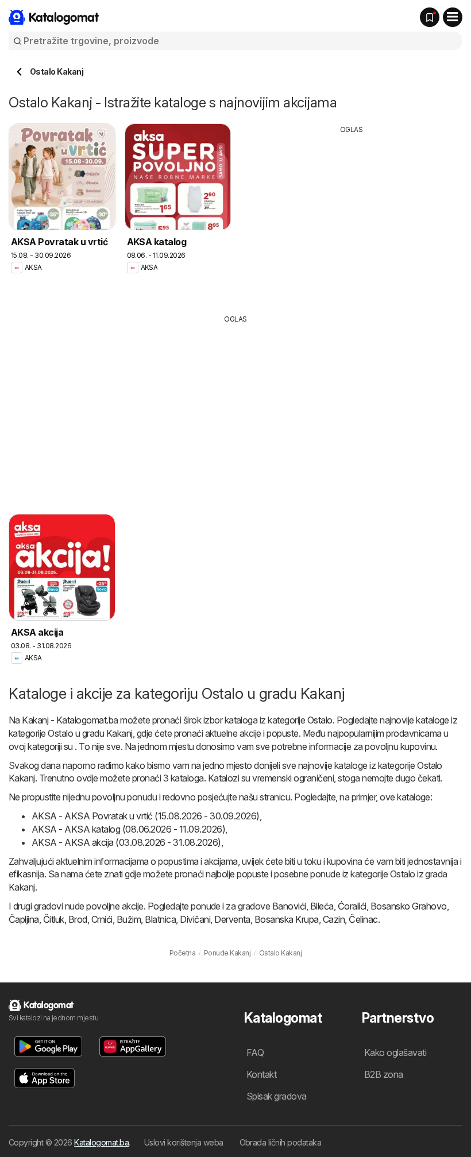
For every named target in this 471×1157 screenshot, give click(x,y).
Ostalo (320, 720)
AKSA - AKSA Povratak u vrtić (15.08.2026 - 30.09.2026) (146, 816)
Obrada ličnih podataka (281, 1142)
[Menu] (452, 17)
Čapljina (24, 919)
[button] (48, 1046)
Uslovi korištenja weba (183, 1142)
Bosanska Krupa (286, 919)
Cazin (334, 919)
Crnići (102, 919)
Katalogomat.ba (101, 1142)
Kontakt (261, 1074)
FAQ (255, 1052)
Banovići (289, 906)
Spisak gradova (276, 1096)
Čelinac (363, 919)
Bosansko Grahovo (408, 906)
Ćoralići (352, 906)
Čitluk (53, 919)
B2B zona (383, 1074)
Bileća (322, 906)
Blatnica (160, 919)
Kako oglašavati (395, 1052)
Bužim (129, 919)
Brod (77, 919)
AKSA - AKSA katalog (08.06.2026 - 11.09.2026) (128, 829)
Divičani (195, 919)
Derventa (232, 919)
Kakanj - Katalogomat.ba (70, 720)
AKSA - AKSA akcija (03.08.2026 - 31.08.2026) (126, 842)
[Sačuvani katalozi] (429, 17)
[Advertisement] (351, 215)
